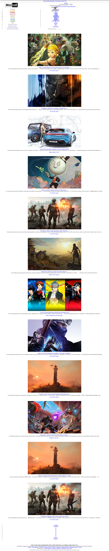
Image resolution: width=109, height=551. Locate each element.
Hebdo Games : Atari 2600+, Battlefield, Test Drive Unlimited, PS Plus (54, 149)
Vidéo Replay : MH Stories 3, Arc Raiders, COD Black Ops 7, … (54, 108)
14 (55, 533)
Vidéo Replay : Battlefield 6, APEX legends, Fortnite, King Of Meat (54, 516)
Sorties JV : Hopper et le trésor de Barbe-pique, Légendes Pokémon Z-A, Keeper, (54, 475)
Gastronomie (51, 315)
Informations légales (74, 547)
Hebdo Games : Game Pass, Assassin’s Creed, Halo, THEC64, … (54, 271)
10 (55, 528)
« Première (56, 525)
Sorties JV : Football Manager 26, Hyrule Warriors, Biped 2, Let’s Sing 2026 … (54, 67)
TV (86, 546)
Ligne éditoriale (35, 547)
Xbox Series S (59, 6)
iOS (66, 6)
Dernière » (56, 538)
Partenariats (58, 547)
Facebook (54, 548)
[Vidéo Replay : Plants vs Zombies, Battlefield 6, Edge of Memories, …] (54, 229)
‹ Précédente (55, 526)
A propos (29, 547)
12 (55, 530)
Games (24, 546)
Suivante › (56, 537)
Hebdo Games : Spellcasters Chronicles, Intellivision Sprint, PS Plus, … (54, 434)
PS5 (54, 70)
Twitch (68, 548)
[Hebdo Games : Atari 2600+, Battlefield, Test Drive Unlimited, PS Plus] (54, 147)
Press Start (56, 18)
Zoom (78, 546)
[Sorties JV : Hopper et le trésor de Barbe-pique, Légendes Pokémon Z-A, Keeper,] (54, 473)
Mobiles (50, 152)
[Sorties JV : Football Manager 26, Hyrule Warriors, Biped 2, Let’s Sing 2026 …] (54, 65)
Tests (56, 14)
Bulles (43, 546)
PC (50, 70)
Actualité (53, 547)
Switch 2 (57, 274)
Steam (69, 6)
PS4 (52, 70)
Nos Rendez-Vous (47, 547)
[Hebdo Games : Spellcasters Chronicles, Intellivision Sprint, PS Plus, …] (54, 433)
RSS (71, 548)
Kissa (52, 546)
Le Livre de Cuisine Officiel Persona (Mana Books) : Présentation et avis (54, 312)
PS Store (64, 6)
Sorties (56, 15)
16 (55, 535)
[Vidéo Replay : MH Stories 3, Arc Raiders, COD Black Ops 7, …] (54, 106)
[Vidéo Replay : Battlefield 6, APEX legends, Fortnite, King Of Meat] (54, 514)
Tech (69, 546)
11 (55, 529)
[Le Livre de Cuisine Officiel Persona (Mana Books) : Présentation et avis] (54, 310)
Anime (47, 315)
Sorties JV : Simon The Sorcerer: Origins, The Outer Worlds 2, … (54, 189)
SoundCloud (63, 548)
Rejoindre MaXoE (65, 547)
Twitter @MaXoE (48, 548)
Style (60, 546)
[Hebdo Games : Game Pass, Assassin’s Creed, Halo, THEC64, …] (54, 269)
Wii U (56, 24)
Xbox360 (56, 23)
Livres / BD (56, 315)
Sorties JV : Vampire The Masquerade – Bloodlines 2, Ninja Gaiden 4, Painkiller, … (54, 353)
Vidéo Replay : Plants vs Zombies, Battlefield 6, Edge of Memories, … (54, 230)
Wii (55, 25)
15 (55, 534)
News (56, 13)
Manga (60, 315)
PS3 (56, 22)
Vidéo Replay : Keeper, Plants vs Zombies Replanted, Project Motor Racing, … (54, 394)
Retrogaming (73, 6)
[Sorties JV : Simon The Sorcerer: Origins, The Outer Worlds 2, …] (54, 188)
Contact (79, 547)
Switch (57, 70)
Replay (56, 17)
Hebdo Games (56, 16)
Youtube (58, 548)
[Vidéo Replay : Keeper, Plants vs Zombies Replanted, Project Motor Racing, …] (54, 392)
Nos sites (41, 547)
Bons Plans (56, 19)
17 (55, 536)
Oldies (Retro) (56, 26)
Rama (32, 546)
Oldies (54, 152)
